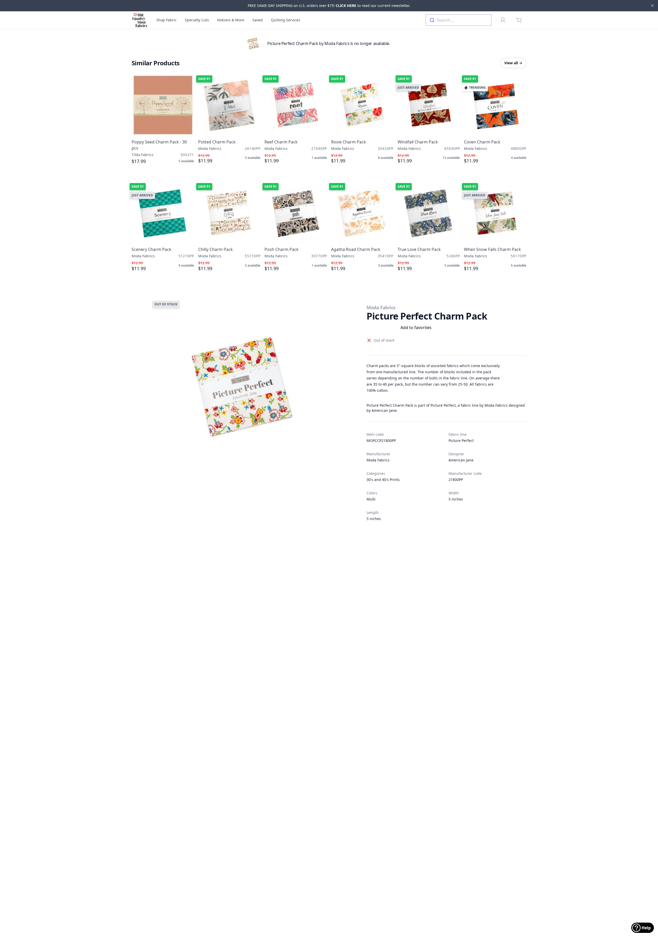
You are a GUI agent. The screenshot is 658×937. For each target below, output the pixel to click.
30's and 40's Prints (383, 479)
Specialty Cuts (197, 19)
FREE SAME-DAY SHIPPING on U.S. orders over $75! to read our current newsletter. (329, 5)
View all (513, 62)
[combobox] (458, 20)
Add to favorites (416, 327)
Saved (257, 19)
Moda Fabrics (381, 307)
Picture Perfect (461, 440)
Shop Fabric (166, 19)
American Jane (461, 460)
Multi (371, 499)
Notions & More (230, 19)
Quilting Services (285, 19)
